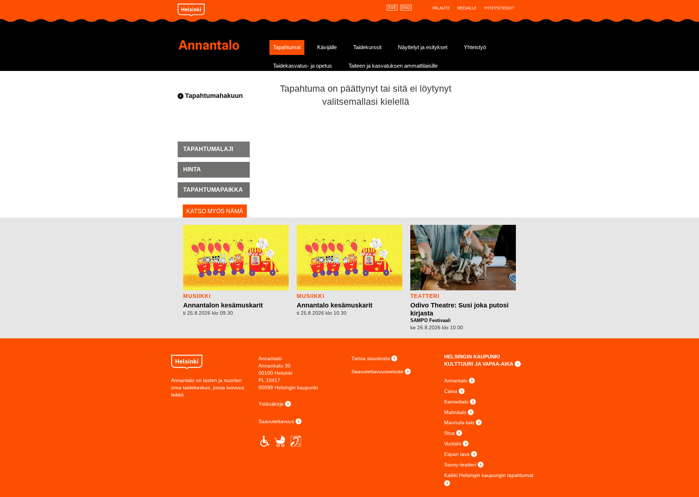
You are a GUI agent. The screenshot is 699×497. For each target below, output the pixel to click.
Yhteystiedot (499, 8)
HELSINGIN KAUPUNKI (472, 356)
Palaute (441, 8)
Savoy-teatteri (460, 465)
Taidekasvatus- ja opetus (302, 66)
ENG (406, 7)
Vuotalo (452, 443)
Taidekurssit (367, 47)
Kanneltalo (456, 402)
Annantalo (221, 45)
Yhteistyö (475, 47)
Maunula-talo (459, 422)
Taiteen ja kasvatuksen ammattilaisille (393, 66)
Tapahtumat (287, 47)
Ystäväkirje (271, 404)
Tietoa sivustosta (370, 358)
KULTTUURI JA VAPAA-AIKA (478, 364)
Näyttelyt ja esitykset (422, 47)
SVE (392, 7)
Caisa (450, 391)
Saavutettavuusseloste (377, 371)
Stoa (449, 433)
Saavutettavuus (276, 421)
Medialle (467, 8)
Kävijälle (327, 47)
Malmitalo (455, 412)
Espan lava (457, 454)
